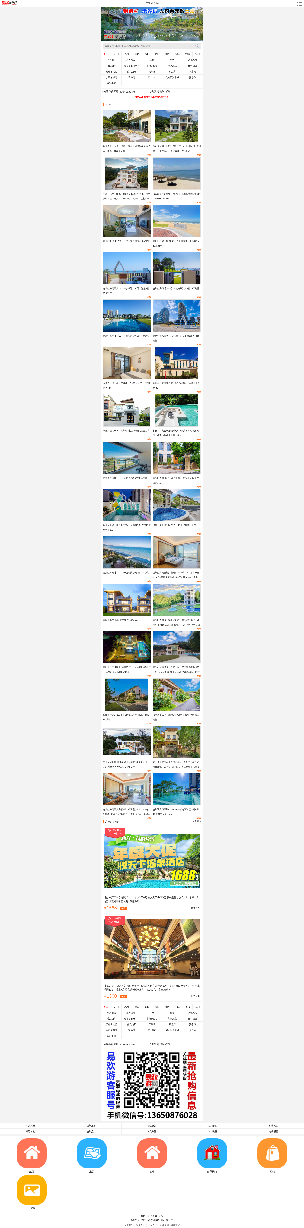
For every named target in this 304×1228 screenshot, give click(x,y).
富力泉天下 (131, 59)
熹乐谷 (192, 77)
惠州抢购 (91, 1131)
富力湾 (131, 77)
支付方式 (152, 1225)
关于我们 (128, 1225)
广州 (116, 53)
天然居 (152, 71)
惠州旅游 (91, 1125)
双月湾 (172, 71)
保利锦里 (192, 65)
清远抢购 (30, 1131)
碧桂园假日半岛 (131, 65)
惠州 (126, 53)
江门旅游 (212, 1125)
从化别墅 (152, 1131)
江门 (197, 53)
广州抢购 (273, 1125)
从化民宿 (192, 59)
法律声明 (164, 1225)
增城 (187, 53)
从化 (147, 53)
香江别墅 (111, 65)
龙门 (157, 53)
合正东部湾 (111, 77)
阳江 (177, 53)
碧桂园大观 (111, 71)
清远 (137, 53)
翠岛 (152, 59)
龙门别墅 (212, 1131)
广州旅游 (30, 1125)
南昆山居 (131, 71)
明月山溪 (111, 59)
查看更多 (196, 821)
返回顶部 (175, 1225)
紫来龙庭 (172, 65)
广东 (106, 53)
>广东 (108, 104)
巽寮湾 (192, 71)
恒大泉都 (152, 77)
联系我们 (140, 1225)
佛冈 (167, 53)
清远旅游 (152, 1125)
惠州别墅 (273, 1131)
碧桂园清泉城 (172, 77)
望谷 (172, 59)
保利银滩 (111, 83)
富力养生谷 (152, 65)
